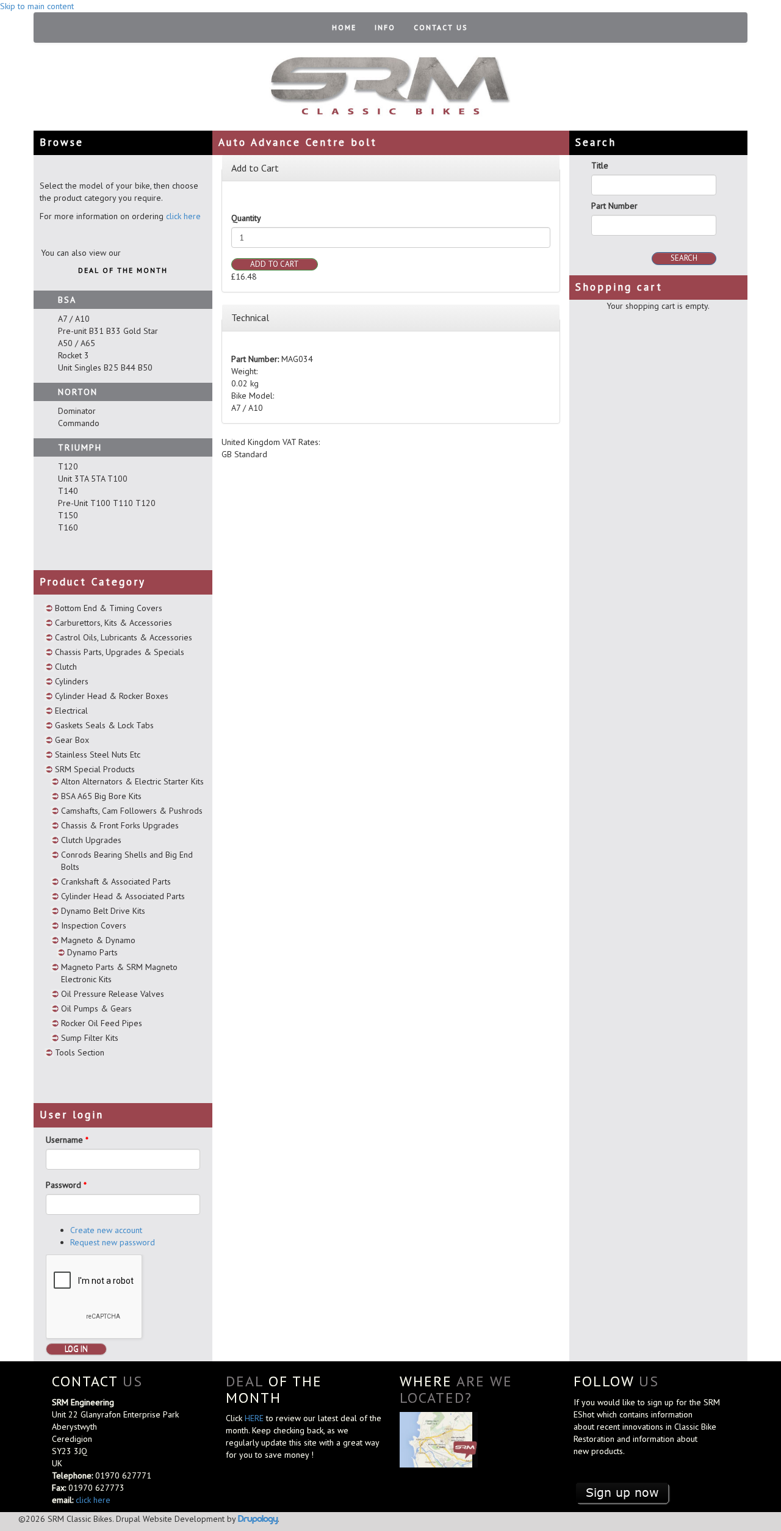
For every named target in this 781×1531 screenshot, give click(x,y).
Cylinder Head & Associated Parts (123, 896)
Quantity (246, 217)
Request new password (112, 1242)
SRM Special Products (95, 769)
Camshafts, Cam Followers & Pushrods (132, 810)
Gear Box (72, 739)
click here (183, 216)
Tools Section (79, 1052)
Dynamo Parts (92, 952)
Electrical (71, 710)
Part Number (614, 205)
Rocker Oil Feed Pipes (101, 1023)
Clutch (66, 666)
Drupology (258, 1518)
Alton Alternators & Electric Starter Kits (132, 781)
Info (385, 27)
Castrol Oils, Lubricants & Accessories (123, 637)
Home (344, 27)
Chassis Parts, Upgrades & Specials (119, 651)
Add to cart (274, 264)
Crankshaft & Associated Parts (116, 881)
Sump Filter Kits (89, 1037)
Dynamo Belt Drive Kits (103, 910)
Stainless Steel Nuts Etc (97, 754)
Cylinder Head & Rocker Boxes (111, 695)
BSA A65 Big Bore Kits (101, 796)
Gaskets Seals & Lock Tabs (104, 725)
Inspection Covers (93, 925)
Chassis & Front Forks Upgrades (120, 825)
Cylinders (71, 681)
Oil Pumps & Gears (96, 1008)
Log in (76, 1349)
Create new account (106, 1230)
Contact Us (441, 27)
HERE (255, 1418)
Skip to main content (37, 6)
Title (599, 165)
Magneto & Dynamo (98, 940)
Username (67, 1139)
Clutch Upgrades (91, 839)
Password (66, 1184)
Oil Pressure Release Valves (112, 993)
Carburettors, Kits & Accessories (113, 622)
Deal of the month (123, 270)
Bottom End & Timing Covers (108, 608)
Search (684, 258)
